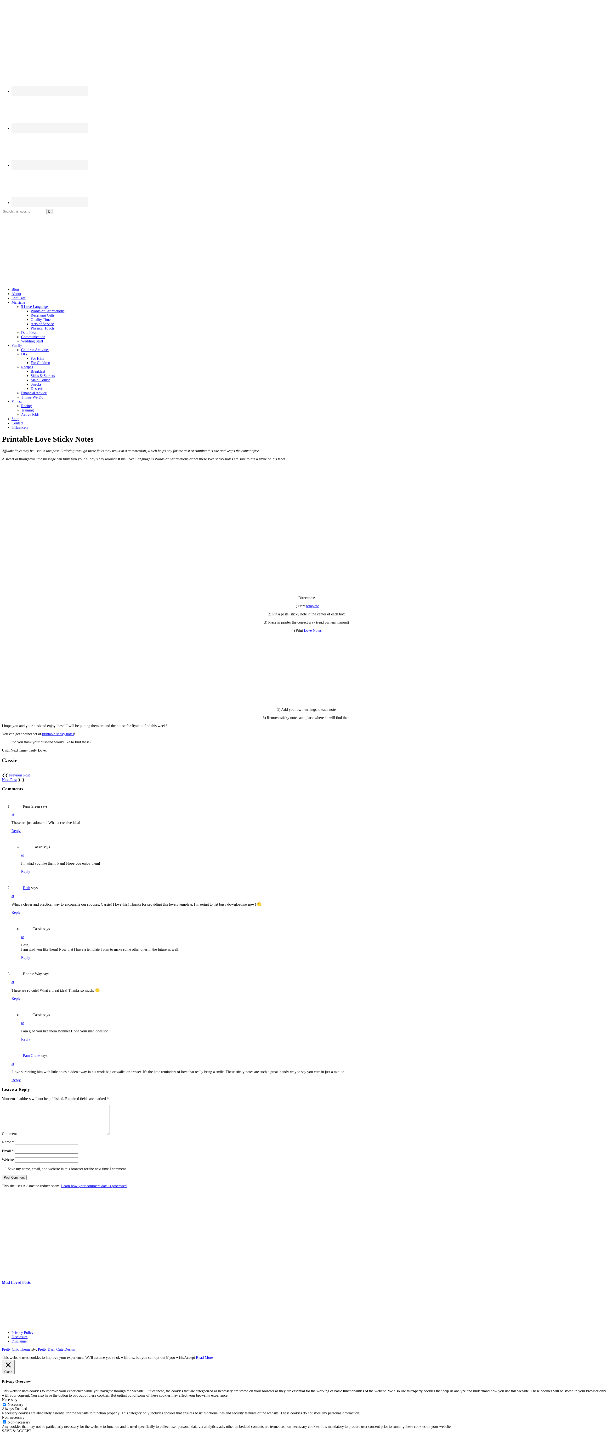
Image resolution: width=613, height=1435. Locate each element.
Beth (26, 888)
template (312, 606)
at (12, 814)
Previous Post (19, 775)
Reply (16, 831)
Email (8, 1151)
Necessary (15, 1404)
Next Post (9, 780)
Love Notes (313, 630)
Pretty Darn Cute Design (56, 1349)
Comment (9, 1134)
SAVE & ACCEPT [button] (16, 1431)
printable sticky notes (58, 734)
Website (8, 1160)
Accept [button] (189, 1357)
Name (8, 1142)
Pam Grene (31, 1055)
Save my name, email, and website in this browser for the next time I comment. (67, 1169)
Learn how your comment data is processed (94, 1186)
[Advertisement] (306, 250)
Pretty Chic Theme (16, 1349)
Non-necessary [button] (13, 1417)
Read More (204, 1357)
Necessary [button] (9, 1400)
